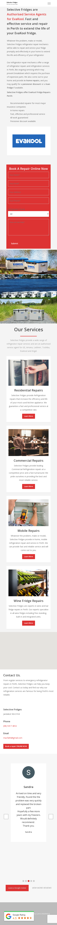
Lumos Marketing (43, 914)
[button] (23, 881)
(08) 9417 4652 (10, 726)
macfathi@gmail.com (12, 738)
